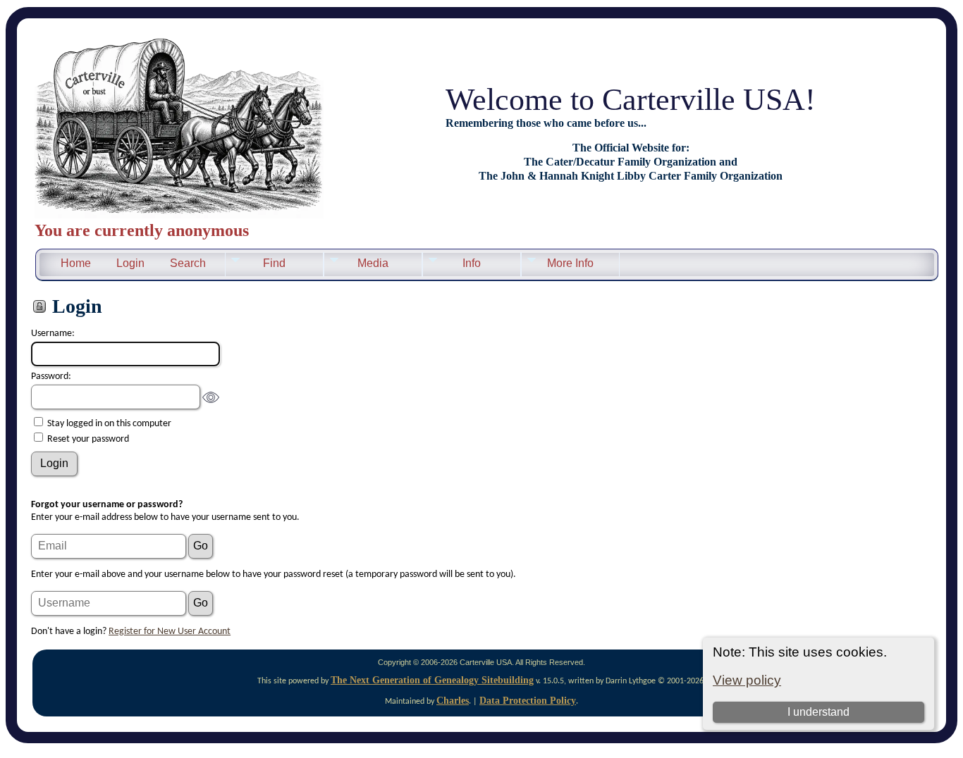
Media (372, 263)
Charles (452, 700)
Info (471, 263)
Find (274, 263)
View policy (747, 680)
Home (76, 263)
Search (188, 263)
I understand (818, 712)
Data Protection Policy (527, 700)
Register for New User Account (170, 631)
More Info (570, 263)
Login (130, 263)
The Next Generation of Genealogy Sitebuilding (432, 680)
